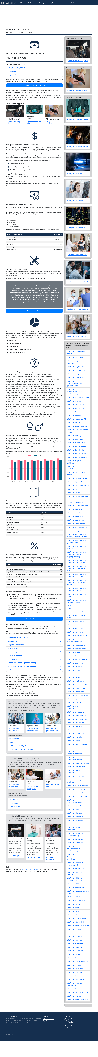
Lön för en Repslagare (75, 699)
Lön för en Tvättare (73, 911)
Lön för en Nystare (73, 652)
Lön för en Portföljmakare (76, 681)
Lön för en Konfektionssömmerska (75, 501)
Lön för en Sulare (73, 809)
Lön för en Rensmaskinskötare (78, 695)
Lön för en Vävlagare (74, 989)
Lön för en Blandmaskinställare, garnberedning (74, 391)
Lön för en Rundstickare (75, 712)
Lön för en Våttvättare (74, 965)
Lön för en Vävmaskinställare (77, 992)
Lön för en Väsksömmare (76, 976)
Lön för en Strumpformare (76, 789)
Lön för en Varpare (73, 954)
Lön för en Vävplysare (74, 996)
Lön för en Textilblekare (75, 839)
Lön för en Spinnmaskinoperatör (74, 752)
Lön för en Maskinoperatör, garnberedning (76, 541)
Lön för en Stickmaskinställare (77, 786)
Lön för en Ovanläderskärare (77, 667)
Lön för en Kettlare (73, 493)
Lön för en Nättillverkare (75, 663)
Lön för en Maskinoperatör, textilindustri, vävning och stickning (76, 582)
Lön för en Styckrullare (75, 806)
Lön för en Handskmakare (76, 450)
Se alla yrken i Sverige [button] (34, 311)
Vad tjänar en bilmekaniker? (78, 147)
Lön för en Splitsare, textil (76, 767)
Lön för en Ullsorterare (75, 944)
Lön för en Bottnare (74, 401)
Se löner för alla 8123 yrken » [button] (34, 85)
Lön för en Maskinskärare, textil (76, 607)
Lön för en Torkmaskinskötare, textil (78, 892)
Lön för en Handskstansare (76, 453)
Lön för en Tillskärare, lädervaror (74, 873)
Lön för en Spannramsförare (77, 744)
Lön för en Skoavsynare (75, 730)
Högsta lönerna (53, 3)
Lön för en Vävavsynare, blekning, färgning (75, 984)
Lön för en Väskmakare (75, 969)
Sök (78, 3)
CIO (11, 742)
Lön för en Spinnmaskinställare (78, 763)
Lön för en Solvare (73, 741)
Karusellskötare (15, 807)
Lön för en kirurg (34, 857)
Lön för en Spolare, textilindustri (73, 771)
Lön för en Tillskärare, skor (76, 884)
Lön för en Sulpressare (75, 817)
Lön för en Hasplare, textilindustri (74, 462)
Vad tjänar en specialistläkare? (33, 729)
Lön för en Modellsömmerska (77, 636)
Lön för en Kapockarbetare (76, 482)
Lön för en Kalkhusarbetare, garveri (77, 473)
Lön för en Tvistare (73, 908)
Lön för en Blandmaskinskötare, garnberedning (74, 383)
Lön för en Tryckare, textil (76, 900)
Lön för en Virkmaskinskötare (77, 961)
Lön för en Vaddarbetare (75, 951)
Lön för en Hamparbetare (76, 443)
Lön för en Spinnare (74, 748)
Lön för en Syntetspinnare (76, 824)
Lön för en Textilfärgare (75, 843)
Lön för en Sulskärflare (75, 820)
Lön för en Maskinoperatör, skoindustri (76, 547)
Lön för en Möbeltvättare (76, 645)
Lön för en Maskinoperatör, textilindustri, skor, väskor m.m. (76, 568)
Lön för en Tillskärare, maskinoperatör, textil (75, 879)
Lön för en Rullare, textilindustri (73, 707)
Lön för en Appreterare (75, 357)
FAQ (71, 3)
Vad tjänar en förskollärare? (78, 336)
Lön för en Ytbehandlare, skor (77, 1000)
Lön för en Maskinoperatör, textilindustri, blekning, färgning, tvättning (76, 554)
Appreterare (12, 71)
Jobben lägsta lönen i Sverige (78, 90)
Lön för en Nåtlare (73, 656)
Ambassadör (14, 738)
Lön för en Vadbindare (75, 947)
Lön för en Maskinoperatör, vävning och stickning (76, 601)
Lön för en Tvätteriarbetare (76, 918)
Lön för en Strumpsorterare (77, 793)
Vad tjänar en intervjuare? (32, 787)
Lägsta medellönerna (51, 123)
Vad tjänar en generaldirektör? (52, 729)
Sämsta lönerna (64, 3)
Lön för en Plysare (73, 677)
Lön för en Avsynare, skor (76, 367)
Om (74, 3)
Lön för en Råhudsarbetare (76, 715)
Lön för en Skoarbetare (75, 726)
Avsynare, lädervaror (15, 75)
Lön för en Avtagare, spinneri (77, 374)
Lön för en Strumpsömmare (77, 796)
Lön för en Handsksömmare (77, 457)
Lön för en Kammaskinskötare (77, 478)
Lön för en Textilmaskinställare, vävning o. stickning (77, 856)
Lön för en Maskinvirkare (76, 625)
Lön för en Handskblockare (76, 446)
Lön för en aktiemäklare (50, 858)
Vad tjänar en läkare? (75, 201)
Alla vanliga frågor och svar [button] (34, 619)
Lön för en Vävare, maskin (76, 979)
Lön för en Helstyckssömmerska (74, 468)
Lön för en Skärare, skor (75, 733)
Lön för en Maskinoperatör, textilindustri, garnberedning (77, 561)
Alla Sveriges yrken (48, 1019)
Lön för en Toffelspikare (75, 887)
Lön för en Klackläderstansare (77, 496)
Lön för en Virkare (73, 958)
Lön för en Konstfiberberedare (77, 506)
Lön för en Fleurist (73, 423)
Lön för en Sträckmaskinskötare (74, 801)
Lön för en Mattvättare (75, 632)
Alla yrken (23, 3)
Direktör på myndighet (18, 746)
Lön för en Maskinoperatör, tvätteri (76, 595)
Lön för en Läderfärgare (75, 520)
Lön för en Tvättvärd (74, 929)
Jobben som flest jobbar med (78, 119)
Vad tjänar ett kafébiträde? (14, 785)
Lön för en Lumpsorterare (76, 516)
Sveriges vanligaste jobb (34, 122)
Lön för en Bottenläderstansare (78, 397)
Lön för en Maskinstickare (76, 612)
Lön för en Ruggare (74, 702)
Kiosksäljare (14, 803)
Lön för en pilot (15, 856)
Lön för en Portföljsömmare (77, 685)
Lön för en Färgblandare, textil (77, 426)
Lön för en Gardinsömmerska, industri (77, 431)
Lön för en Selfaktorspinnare (77, 719)
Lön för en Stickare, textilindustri (74, 781)
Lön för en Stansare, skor (76, 776)
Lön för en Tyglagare (74, 936)
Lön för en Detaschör (74, 412)
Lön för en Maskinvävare (75, 628)
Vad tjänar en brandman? (77, 228)
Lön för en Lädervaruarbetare (77, 527)
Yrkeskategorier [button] (32, 3)
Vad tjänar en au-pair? (52, 785)
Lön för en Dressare (74, 415)
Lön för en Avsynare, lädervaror (74, 362)
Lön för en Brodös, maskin (76, 408)
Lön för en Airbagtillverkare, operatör (77, 352)
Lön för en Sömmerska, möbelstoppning (75, 834)
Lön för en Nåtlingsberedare (77, 659)
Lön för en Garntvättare (75, 439)
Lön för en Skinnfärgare (75, 723)
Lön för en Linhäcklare (75, 509)
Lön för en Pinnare (73, 670)
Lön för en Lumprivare (75, 513)
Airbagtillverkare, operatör (17, 68)
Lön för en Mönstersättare (76, 649)
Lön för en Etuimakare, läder (77, 419)
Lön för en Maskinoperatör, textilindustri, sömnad (76, 575)
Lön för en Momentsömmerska (74, 640)
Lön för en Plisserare (74, 674)
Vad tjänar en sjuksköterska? (78, 309)
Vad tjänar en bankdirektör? (14, 729)
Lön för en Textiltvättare (75, 869)
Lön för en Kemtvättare (75, 489)
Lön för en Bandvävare (75, 377)
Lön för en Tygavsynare (75, 933)
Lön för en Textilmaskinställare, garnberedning (74, 848)
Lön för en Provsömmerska (76, 688)
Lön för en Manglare (74, 531)
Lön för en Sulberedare (75, 813)
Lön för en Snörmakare (75, 737)
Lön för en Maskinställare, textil (76, 616)
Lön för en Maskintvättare (76, 621)
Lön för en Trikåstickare (75, 897)
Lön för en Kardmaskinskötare (78, 485)
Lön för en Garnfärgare (75, 436)
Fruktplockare (15, 800)
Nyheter (45, 1021)
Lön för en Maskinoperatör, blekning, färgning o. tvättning (77, 535)
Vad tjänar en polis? (75, 174)
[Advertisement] (49, 17)
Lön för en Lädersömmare (76, 524)
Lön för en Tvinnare (74, 904)
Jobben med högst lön (14, 123)
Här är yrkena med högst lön (78, 61)
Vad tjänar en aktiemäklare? (78, 282)
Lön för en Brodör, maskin (76, 405)
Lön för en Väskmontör (75, 972)
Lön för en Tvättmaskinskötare (78, 926)
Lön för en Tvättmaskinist (76, 922)
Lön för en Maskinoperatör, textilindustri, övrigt (76, 589)
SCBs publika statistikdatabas (29, 869)
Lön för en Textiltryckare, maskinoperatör (76, 864)
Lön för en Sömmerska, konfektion (75, 828)
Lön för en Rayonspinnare (76, 692)
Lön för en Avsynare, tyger (76, 370)
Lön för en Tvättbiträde (75, 915)
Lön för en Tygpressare (75, 940)
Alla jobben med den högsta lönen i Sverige (25, 749)
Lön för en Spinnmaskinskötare (74, 758)
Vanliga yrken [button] (43, 3)
